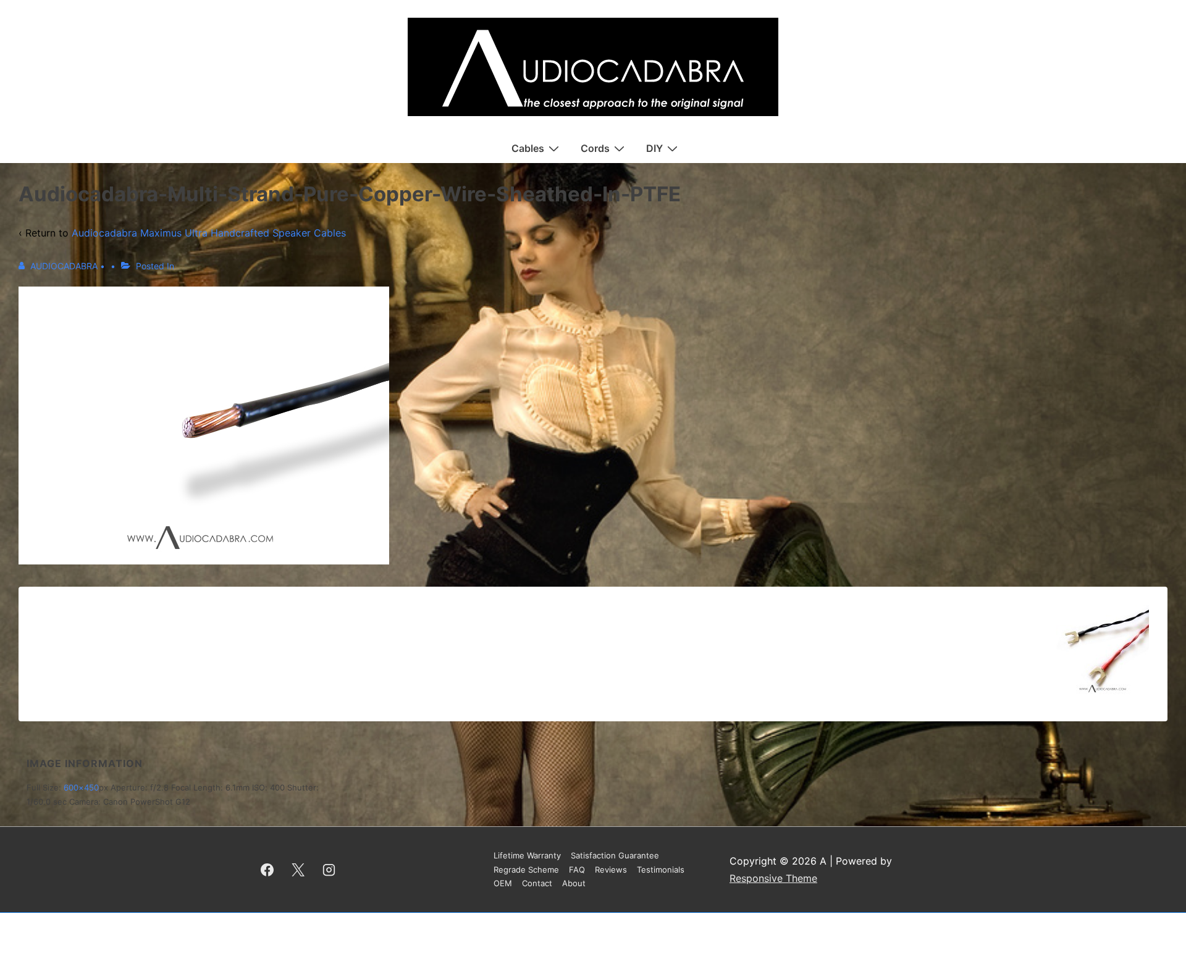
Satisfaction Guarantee (615, 855)
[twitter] (298, 870)
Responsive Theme (773, 878)
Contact (537, 883)
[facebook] (267, 870)
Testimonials (660, 869)
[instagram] (329, 870)
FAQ (577, 869)
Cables (527, 148)
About (574, 883)
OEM (503, 883)
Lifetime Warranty (527, 855)
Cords (595, 148)
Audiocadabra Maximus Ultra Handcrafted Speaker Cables (209, 233)
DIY (654, 148)
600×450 (81, 787)
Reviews (611, 869)
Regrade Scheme (526, 869)
